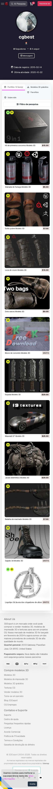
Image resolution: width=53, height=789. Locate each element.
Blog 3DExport (11, 700)
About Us (9, 619)
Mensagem (28, 56)
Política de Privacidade (14, 736)
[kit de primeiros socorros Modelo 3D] (27, 126)
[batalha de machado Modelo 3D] (27, 500)
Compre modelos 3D (16, 670)
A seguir (35, 49)
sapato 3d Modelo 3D (14, 561)
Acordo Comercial (12, 732)
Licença (7, 727)
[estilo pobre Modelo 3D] (27, 209)
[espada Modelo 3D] (27, 376)
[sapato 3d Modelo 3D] (27, 542)
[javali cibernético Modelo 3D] (27, 459)
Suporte (7, 715)
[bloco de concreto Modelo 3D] (27, 334)
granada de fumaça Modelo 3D (18, 187)
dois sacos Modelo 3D (14, 311)
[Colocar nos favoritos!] (46, 140)
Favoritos (34, 92)
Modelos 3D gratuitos (39, 87)
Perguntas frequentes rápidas (17, 723)
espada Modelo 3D (13, 394)
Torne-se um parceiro (13, 696)
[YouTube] (40, 778)
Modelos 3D (9, 675)
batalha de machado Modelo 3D (18, 519)
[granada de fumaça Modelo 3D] (27, 168)
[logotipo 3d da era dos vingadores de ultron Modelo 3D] (27, 583)
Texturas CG (9, 687)
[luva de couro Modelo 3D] (27, 251)
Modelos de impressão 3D (16, 679)
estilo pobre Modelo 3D (14, 228)
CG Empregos (10, 704)
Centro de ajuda (11, 719)
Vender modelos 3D (13, 692)
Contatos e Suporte (15, 710)
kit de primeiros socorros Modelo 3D (20, 145)
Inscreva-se (44, 3)
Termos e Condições (13, 740)
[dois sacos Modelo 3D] (27, 293)
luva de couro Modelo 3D (15, 270)
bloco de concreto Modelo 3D (17, 353)
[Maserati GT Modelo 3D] (27, 417)
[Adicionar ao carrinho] (40, 140)
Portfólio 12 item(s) (15, 87)
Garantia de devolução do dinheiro (19, 744)
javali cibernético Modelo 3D (17, 477)
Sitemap (46, 763)
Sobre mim (11, 97)
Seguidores (19, 49)
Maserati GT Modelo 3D (14, 436)
